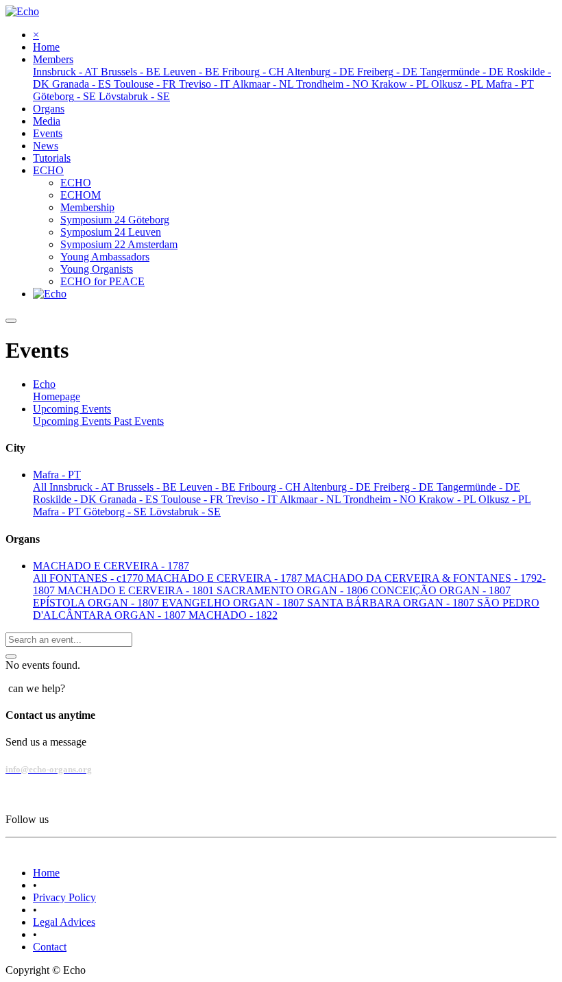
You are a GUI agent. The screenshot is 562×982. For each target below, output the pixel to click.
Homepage (56, 396)
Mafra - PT (58, 511)
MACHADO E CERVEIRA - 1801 (137, 590)
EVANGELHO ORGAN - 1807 (234, 603)
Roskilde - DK (66, 499)
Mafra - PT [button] (57, 474)
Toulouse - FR (193, 499)
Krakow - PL (448, 499)
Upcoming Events (73, 421)
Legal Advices (64, 922)
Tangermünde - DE (478, 487)
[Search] (10, 656)
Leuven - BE (209, 487)
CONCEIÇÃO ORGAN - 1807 (441, 590)
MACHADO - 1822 (233, 615)
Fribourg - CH (271, 487)
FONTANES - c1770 (97, 578)
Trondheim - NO (381, 499)
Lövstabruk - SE (185, 511)
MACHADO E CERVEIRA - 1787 (225, 578)
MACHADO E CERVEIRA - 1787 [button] (111, 566)
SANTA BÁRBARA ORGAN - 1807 (392, 603)
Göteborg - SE (116, 511)
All (41, 487)
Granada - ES (130, 499)
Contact (49, 947)
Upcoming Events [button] (72, 409)
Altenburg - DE (338, 487)
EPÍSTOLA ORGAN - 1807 (97, 603)
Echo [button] (44, 384)
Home (46, 873)
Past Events (139, 421)
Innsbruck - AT (83, 487)
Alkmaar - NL (311, 499)
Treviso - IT (253, 499)
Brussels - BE (148, 487)
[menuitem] (46, 47)
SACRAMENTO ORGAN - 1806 (294, 590)
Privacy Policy (64, 897)
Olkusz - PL (504, 499)
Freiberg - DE (405, 487)
